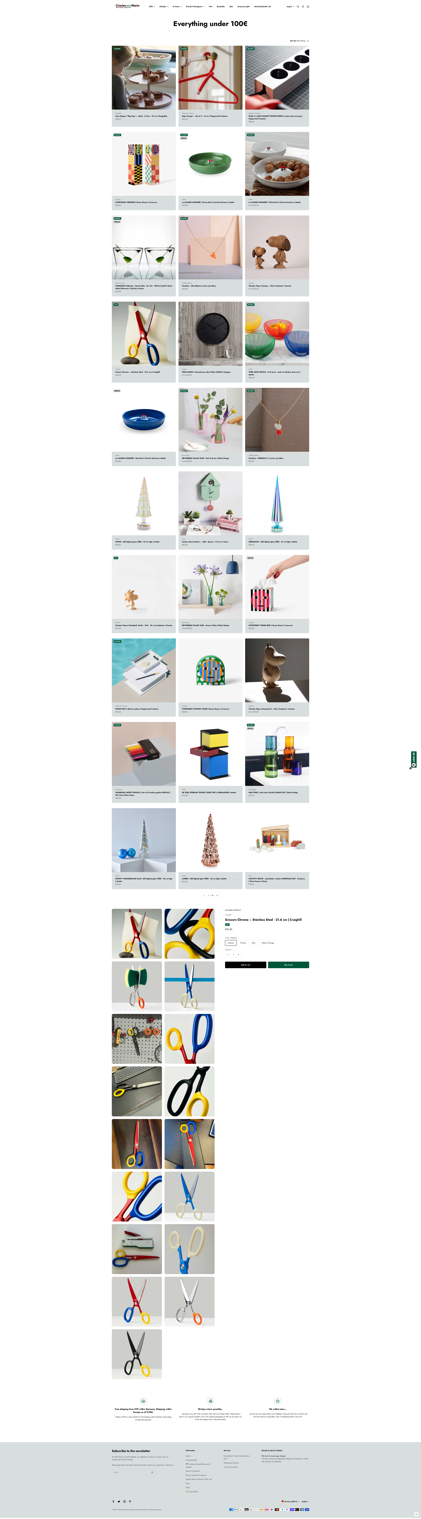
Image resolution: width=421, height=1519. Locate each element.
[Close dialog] (250, 735)
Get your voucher (210, 765)
